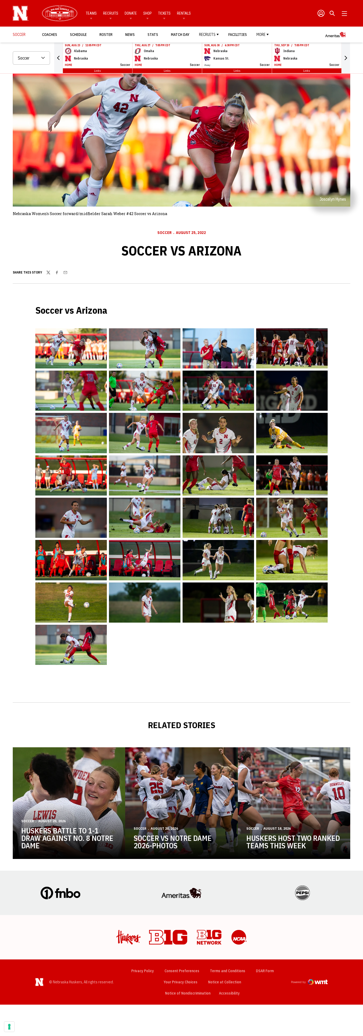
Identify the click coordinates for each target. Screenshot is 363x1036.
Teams (91, 13)
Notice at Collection (224, 982)
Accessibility (229, 993)
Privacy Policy (142, 970)
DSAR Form (265, 970)
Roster (105, 34)
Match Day (180, 34)
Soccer (164, 232)
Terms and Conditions (227, 970)
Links (97, 71)
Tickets (164, 13)
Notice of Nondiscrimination (187, 993)
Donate (131, 13)
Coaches (49, 34)
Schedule (78, 34)
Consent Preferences (181, 970)
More (260, 34)
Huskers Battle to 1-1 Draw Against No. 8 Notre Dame (67, 838)
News (130, 34)
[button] (58, 58)
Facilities (237, 34)
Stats (152, 34)
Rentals (184, 13)
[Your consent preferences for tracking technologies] (9, 1027)
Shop (147, 13)
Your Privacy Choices (180, 982)
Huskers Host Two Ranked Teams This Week (293, 841)
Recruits (110, 13)
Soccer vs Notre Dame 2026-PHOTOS (173, 841)
